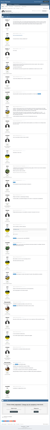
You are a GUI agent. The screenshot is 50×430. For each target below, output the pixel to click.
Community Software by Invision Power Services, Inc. (25, 428)
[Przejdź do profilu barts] (7, 171)
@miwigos (39, 93)
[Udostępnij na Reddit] (10, 421)
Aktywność (9, 4)
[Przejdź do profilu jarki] (7, 39)
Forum (3, 6)
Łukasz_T (12, 12)
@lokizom (14, 274)
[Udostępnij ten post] (46, 19)
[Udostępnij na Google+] (5, 421)
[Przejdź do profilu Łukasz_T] (3, 11)
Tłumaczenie (23, 426)
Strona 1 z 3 (13, 16)
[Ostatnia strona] (9, 16)
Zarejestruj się (46, 1)
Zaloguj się (36, 411)
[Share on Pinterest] (15, 421)
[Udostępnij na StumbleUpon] (11, 421)
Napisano (17, 19)
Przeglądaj (3, 4)
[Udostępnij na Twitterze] (2, 421)
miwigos (7, 76)
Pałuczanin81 (7, 302)
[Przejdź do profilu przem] (7, 67)
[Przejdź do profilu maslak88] (7, 97)
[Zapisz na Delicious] (8, 421)
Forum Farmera (5, 2)
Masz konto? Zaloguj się (38, 1)
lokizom (7, 121)
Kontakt (28, 426)
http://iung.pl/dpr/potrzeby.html (17, 35)
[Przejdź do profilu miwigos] (7, 82)
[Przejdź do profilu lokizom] (7, 126)
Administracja (11, 6)
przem (7, 62)
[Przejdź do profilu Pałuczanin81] (7, 308)
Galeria (6, 6)
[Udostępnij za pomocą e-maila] (13, 421)
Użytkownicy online (17, 6)
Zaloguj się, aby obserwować (37, 10)
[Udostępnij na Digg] (7, 421)
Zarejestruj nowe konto (14, 411)
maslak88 (7, 92)
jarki (7, 33)
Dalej (7, 16)
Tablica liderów (24, 6)
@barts (14, 182)
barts (7, 166)
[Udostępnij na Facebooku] (4, 421)
